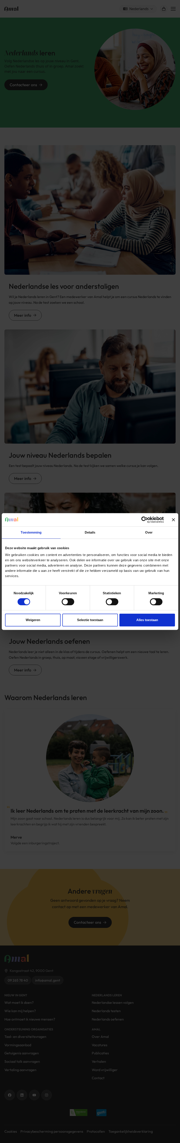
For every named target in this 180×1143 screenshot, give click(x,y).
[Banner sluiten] (173, 519)
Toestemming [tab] (31, 532)
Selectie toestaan (90, 620)
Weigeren (33, 620)
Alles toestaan (147, 620)
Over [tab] (149, 532)
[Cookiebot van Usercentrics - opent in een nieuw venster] (144, 519)
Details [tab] (90, 532)
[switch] (68, 601)
